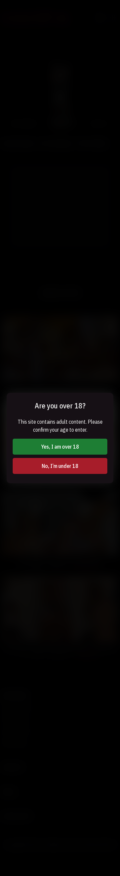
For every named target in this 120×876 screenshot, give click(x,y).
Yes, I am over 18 (60, 446)
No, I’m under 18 (60, 466)
